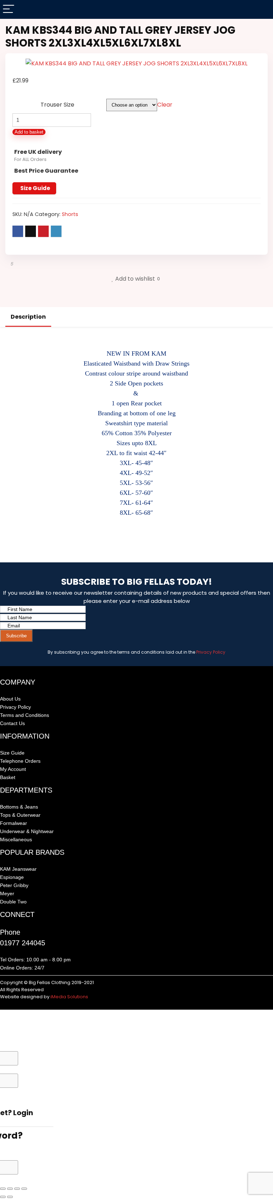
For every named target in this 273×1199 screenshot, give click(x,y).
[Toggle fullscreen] (10, 1189)
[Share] (17, 1189)
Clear (164, 105)
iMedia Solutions (69, 996)
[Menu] (8, 9)
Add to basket (29, 132)
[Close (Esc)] (24, 1189)
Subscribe (16, 635)
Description (28, 317)
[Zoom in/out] (3, 1189)
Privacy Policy (210, 652)
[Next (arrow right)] (10, 1197)
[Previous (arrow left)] (3, 1197)
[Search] (262, 9)
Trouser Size (57, 105)
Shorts (70, 214)
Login (23, 1113)
